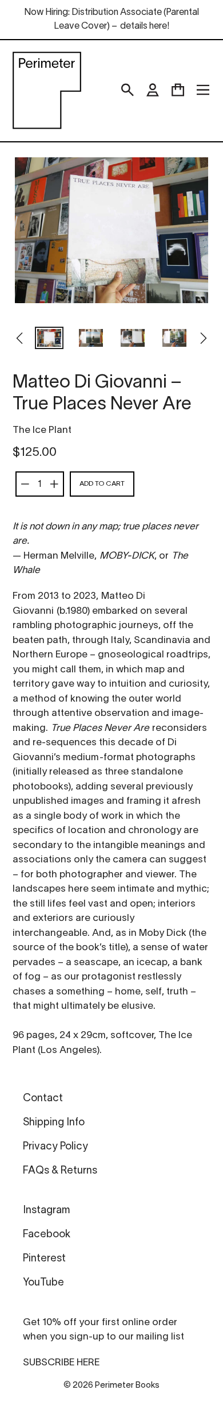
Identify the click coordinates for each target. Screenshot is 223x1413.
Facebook (46, 1235)
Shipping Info (54, 1123)
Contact (43, 1099)
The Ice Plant (42, 430)
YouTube (43, 1283)
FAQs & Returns (60, 1171)
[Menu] (203, 90)
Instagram (46, 1210)
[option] (49, 339)
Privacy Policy (55, 1147)
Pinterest (44, 1259)
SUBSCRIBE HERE (61, 1362)
